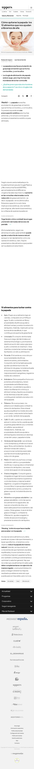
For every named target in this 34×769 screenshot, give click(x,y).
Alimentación (26, 581)
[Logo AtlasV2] (17, 704)
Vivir (10, 11)
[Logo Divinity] (17, 647)
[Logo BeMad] (17, 679)
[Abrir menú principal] (31, 8)
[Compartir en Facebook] (31, 96)
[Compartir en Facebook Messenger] (27, 96)
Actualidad (10, 581)
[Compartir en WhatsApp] (18, 96)
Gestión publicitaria (17, 738)
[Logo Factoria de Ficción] (17, 660)
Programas (6, 596)
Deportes (18, 15)
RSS (17, 740)
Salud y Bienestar (8, 16)
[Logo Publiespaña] (17, 710)
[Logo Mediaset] (17, 620)
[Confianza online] (17, 762)
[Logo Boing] (17, 666)
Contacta (17, 743)
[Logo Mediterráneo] (17, 717)
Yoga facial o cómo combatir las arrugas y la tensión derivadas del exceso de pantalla (16, 221)
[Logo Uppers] (17, 685)
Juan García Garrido (20, 59)
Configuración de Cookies (17, 733)
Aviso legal (17, 726)
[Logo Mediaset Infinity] (17, 628)
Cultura (22, 11)
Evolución (28, 11)
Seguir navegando (9, 606)
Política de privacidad (17, 730)
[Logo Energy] (17, 672)
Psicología (25, 15)
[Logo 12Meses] (17, 698)
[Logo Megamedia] (18, 754)
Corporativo (6, 601)
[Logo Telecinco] (17, 634)
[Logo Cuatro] (17, 641)
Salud (17, 581)
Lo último (4, 11)
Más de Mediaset (8, 611)
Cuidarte (15, 11)
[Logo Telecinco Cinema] (17, 691)
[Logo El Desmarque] (17, 653)
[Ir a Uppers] (7, 7)
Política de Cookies (17, 735)
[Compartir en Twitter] (23, 96)
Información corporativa (17, 728)
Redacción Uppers (6, 59)
